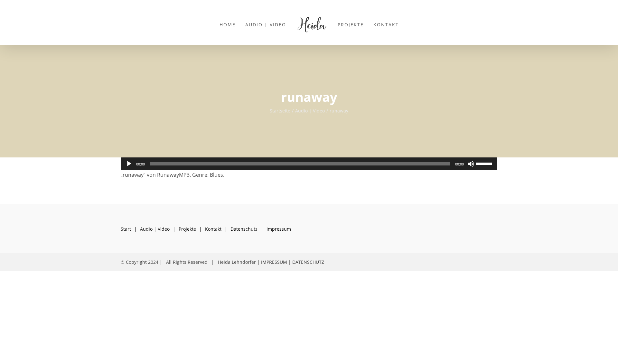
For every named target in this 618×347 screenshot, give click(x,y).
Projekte (187, 229)
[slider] (485, 163)
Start (126, 229)
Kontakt (213, 229)
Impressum (279, 229)
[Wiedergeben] (129, 164)
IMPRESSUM (274, 262)
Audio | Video (155, 229)
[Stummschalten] (471, 164)
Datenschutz (244, 229)
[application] (309, 163)
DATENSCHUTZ (308, 262)
